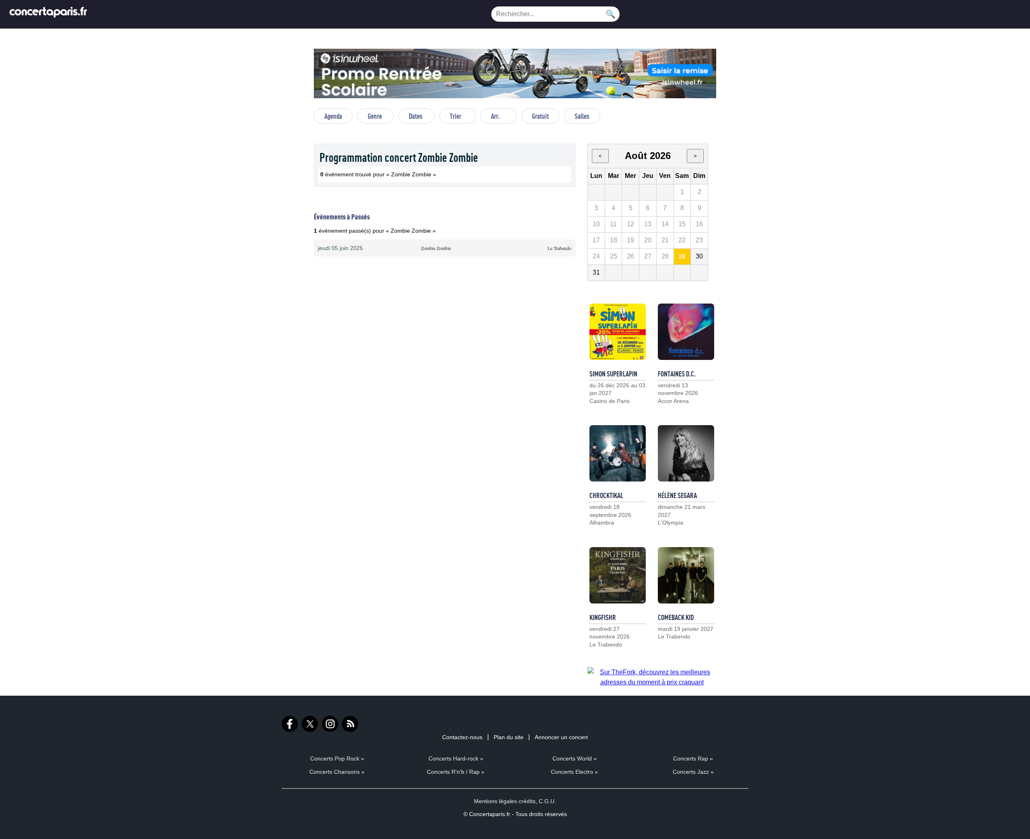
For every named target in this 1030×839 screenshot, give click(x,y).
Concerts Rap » (693, 758)
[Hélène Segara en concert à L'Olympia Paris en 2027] (686, 453)
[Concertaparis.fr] (48, 14)
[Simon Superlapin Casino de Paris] (617, 332)
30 (699, 256)
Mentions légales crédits (505, 801)
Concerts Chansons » (337, 772)
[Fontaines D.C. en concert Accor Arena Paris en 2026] (686, 332)
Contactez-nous (462, 737)
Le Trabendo (559, 248)
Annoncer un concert (561, 737)
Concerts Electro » (574, 772)
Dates (415, 116)
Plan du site (508, 737)
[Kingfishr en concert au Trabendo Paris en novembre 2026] (617, 575)
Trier (455, 116)
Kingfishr (602, 617)
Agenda (333, 116)
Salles (582, 116)
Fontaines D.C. (677, 374)
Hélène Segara (677, 495)
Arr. (495, 116)
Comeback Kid (676, 617)
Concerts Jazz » (693, 772)
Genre (375, 116)
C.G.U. (547, 801)
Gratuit (540, 116)
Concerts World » (574, 758)
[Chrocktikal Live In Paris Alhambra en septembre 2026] (617, 453)
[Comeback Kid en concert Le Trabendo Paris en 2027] (686, 575)
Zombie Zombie (436, 248)
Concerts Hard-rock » (455, 758)
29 (682, 256)
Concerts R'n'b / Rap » (455, 772)
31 (596, 272)
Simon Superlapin (613, 374)
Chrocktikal (606, 495)
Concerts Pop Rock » (337, 758)
